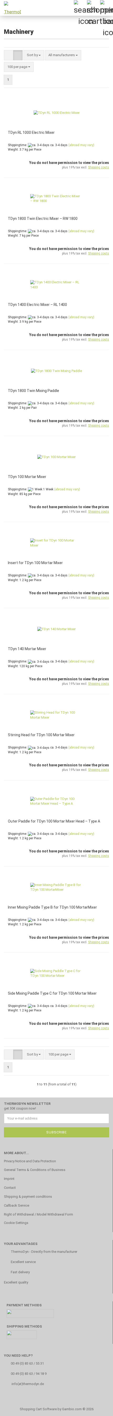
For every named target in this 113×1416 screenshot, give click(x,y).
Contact (10, 1188)
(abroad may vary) (81, 145)
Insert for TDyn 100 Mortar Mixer (35, 563)
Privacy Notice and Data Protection (30, 1161)
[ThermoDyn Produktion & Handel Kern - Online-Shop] (10, 8)
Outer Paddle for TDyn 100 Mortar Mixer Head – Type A (54, 821)
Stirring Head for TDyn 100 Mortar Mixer (41, 735)
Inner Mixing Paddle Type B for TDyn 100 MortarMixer (52, 907)
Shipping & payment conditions (28, 1196)
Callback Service (16, 1205)
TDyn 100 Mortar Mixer (27, 477)
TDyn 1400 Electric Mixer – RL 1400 (37, 305)
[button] (8, 55)
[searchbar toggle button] (80, 6)
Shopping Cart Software (38, 1409)
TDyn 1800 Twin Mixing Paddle (33, 391)
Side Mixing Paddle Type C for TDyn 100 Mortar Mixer (52, 993)
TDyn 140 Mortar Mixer (27, 649)
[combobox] (33, 55)
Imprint (9, 1179)
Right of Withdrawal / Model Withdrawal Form (38, 1214)
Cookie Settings (16, 1223)
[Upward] (98, 1408)
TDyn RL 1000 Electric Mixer (31, 132)
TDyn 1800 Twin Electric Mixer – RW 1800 (43, 218)
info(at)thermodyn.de (28, 1384)
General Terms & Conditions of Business (34, 1170)
